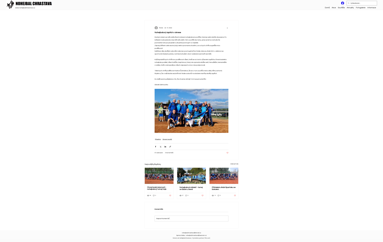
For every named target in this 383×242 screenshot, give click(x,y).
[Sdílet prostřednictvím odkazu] (170, 147)
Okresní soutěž (167, 139)
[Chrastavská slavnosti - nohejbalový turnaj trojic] (159, 176)
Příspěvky (158, 139)
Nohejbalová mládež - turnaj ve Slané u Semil (191, 188)
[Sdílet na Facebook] (155, 147)
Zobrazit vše (234, 164)
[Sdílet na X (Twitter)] (160, 147)
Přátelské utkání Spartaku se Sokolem (224, 188)
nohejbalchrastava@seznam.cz (196, 235)
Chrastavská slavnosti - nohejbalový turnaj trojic (156, 188)
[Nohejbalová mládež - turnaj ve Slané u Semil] (191, 176)
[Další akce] (227, 28)
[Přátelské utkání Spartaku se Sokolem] (223, 176)
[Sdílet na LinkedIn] (165, 147)
